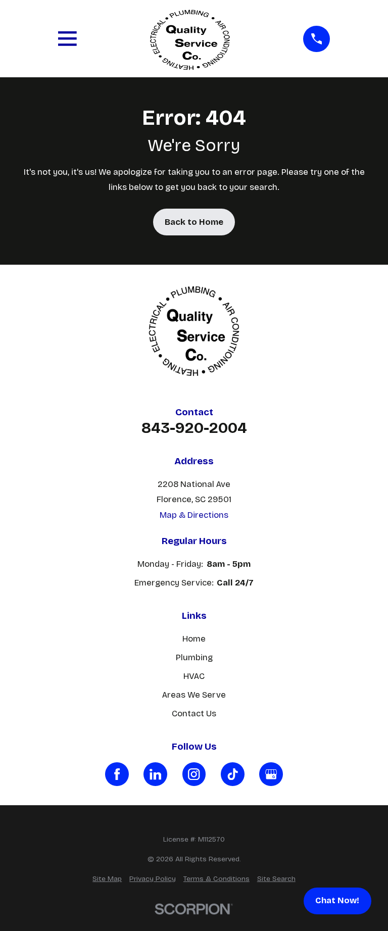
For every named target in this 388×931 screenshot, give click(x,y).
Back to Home (194, 222)
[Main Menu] (67, 38)
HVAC (194, 676)
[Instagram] (194, 774)
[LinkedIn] (155, 774)
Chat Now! (337, 900)
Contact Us (194, 713)
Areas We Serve (194, 695)
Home (194, 638)
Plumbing (194, 657)
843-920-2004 (194, 428)
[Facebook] (117, 774)
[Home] (189, 38)
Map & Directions (194, 515)
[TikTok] (233, 774)
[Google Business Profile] (271, 774)
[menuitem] (107, 878)
